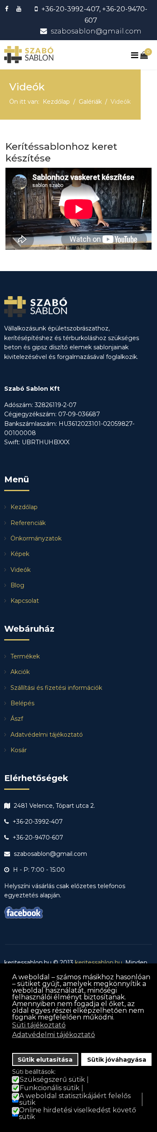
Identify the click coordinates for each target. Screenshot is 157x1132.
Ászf (16, 718)
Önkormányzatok (36, 538)
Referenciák (28, 523)
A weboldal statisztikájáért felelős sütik (75, 1099)
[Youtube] (19, 9)
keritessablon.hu (98, 962)
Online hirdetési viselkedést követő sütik (77, 1113)
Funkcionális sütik (50, 1088)
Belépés (22, 703)
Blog (17, 585)
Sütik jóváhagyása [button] (116, 1059)
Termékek (25, 656)
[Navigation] (135, 55)
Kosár (18, 750)
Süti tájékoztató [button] (39, 1025)
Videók (20, 570)
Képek (19, 554)
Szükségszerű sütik (52, 1079)
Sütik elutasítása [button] (45, 1059)
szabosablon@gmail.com (96, 31)
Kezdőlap (24, 507)
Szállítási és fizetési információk (56, 687)
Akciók (20, 672)
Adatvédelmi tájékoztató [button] (53, 1035)
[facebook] (7, 9)
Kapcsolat (24, 600)
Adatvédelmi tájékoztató (46, 734)
